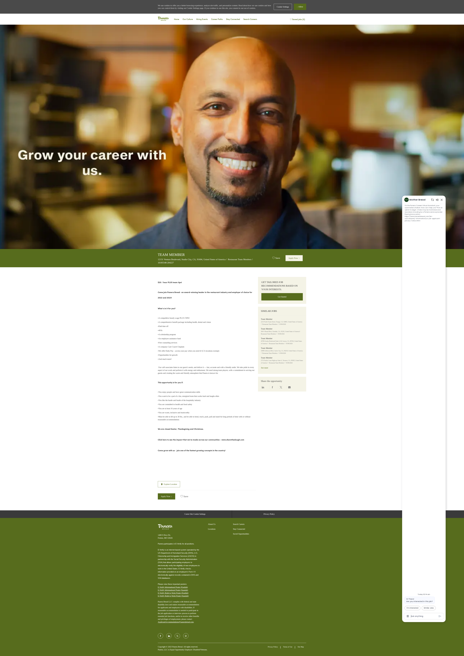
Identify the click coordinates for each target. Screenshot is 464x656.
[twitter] (177, 635)
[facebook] (160, 635)
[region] (424, 408)
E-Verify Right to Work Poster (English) (173, 593)
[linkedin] (169, 635)
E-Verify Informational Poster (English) (173, 587)
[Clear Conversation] (432, 199)
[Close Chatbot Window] (441, 199)
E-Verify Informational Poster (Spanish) (173, 590)
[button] (283, 7)
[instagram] (185, 635)
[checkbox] (276, 258)
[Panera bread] (163, 19)
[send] (440, 616)
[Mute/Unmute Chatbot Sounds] (437, 199)
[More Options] (407, 616)
